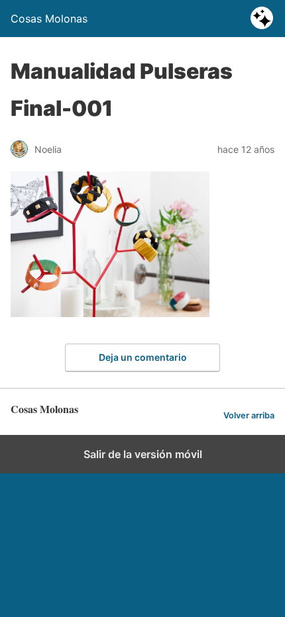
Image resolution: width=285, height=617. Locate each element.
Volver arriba (248, 415)
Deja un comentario (143, 357)
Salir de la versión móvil (143, 454)
